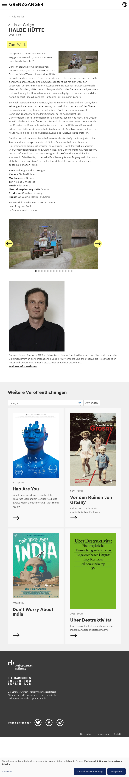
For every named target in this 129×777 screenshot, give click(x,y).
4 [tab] (44, 271)
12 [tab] (68, 271)
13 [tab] (71, 271)
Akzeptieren (116, 771)
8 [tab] (56, 271)
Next (98, 244)
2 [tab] (38, 271)
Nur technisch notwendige (90, 771)
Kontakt (117, 734)
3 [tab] (41, 271)
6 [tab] (50, 271)
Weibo (60, 722)
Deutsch (35, 467)
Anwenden (91, 402)
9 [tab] (59, 271)
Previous (9, 244)
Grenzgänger (36, 4)
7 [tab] (53, 271)
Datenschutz (86, 734)
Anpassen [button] (7, 771)
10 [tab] (62, 271)
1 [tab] (35, 271)
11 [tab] (65, 271)
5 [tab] (47, 271)
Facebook (49, 722)
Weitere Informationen (23, 366)
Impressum (103, 734)
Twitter (38, 722)
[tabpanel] (53, 244)
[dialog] (64, 767)
